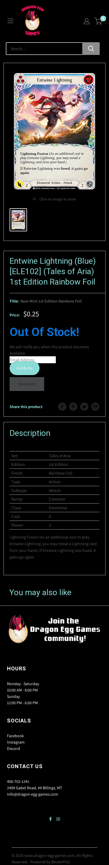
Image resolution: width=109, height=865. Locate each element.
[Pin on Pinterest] (73, 407)
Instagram (16, 742)
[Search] (91, 48)
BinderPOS (60, 861)
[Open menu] (10, 20)
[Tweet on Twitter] (84, 407)
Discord (13, 748)
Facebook (15, 735)
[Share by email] (95, 407)
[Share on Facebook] (62, 407)
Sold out (26, 384)
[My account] (87, 21)
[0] (98, 21)
